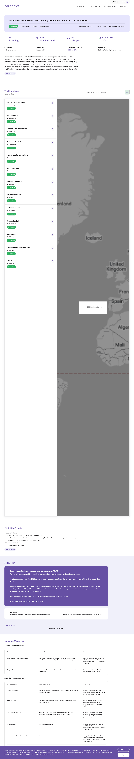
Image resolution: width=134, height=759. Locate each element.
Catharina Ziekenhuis (14, 208)
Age (72, 37)
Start (97, 26)
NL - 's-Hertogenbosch (13, 105)
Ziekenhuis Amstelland (15, 142)
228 (104, 40)
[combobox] (106, 93)
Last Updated (113, 26)
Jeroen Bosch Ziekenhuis (16, 102)
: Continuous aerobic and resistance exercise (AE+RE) (34, 571)
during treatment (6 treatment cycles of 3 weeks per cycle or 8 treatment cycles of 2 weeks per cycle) (93, 703)
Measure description (44, 652)
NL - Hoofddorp (11, 223)
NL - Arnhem (10, 184)
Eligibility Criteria (13, 528)
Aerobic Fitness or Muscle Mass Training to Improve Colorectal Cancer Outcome (48, 20)
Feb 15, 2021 (90, 26)
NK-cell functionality (13, 690)
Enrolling (13, 40)
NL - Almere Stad (11, 118)
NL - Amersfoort (11, 131)
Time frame (86, 652)
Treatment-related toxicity (15, 712)
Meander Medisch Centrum (17, 129)
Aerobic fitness (11, 724)
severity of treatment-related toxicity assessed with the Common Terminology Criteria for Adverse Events (56, 713)
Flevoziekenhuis (13, 115)
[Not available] (40, 50)
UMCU (9, 260)
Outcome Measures (14, 641)
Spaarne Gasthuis (13, 221)
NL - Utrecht (10, 263)
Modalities (40, 48)
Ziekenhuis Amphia (14, 195)
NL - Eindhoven (11, 210)
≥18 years (76, 40)
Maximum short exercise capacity (17, 736)
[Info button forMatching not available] (36, 26)
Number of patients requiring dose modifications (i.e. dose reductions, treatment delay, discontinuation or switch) (57, 659)
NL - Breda (10, 197)
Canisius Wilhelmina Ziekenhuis (18, 247)
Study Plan (9, 562)
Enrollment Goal (107, 37)
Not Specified (47, 40)
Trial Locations (11, 91)
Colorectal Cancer (10, 50)
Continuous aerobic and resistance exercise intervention (30, 615)
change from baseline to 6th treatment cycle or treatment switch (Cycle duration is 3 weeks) (94, 692)
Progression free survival (14, 670)
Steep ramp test (44, 736)
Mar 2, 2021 (103, 26)
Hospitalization (11, 700)
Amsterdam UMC (13, 168)
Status (10, 37)
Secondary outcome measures (15, 678)
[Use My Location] (127, 92)
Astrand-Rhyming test (46, 724)
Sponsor (101, 48)
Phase (42, 37)
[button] (115, 2)
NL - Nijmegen (11, 237)
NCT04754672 (71, 50)
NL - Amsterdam (11, 158)
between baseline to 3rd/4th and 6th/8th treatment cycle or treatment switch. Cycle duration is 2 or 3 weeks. (94, 660)
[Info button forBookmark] (48, 26)
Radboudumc (11, 234)
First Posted (82, 26)
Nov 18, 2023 (121, 26)
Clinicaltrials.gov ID (74, 48)
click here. (50, 754)
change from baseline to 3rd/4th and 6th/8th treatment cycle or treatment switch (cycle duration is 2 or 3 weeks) (94, 715)
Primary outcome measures (14, 646)
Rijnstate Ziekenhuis (14, 181)
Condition (8, 48)
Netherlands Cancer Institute (17, 155)
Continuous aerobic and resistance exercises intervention (82, 615)
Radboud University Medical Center (109, 50)
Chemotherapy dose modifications (17, 658)
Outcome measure (12, 652)
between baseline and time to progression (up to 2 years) (92, 670)
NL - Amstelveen (11, 144)
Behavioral (13, 612)
